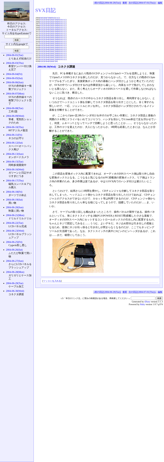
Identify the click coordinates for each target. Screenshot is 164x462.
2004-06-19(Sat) (14, 199)
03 (45, 20)
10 (54, 18)
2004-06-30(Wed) (46, 66)
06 (45, 18)
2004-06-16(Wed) (15, 169)
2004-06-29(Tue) (14, 283)
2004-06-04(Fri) (14, 74)
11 (56, 18)
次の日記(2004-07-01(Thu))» (142, 2)
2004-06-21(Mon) (15, 215)
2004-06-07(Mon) (15, 93)
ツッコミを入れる (52, 281)
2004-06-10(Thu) (15, 127)
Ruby (142, 304)
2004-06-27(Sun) (14, 261)
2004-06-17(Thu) (15, 180)
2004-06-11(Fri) (14, 134)
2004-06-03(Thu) (15, 63)
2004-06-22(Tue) (14, 223)
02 (43, 20)
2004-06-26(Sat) (14, 249)
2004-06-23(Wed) (15, 230)
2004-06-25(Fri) (14, 242)
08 (50, 18)
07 (47, 18)
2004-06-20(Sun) (14, 207)
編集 (160, 2)
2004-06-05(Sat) (14, 78)
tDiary (147, 301)
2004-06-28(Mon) (15, 272)
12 (59, 18)
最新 (125, 2)
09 (52, 18)
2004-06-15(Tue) (14, 161)
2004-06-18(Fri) (14, 191)
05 (43, 18)
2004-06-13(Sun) (14, 154)
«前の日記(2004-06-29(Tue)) (107, 2)
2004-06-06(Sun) (14, 82)
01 (41, 20)
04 (41, 18)
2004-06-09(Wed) (15, 116)
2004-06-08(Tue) (14, 108)
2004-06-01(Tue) (14, 55)
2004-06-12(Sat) (14, 142)
